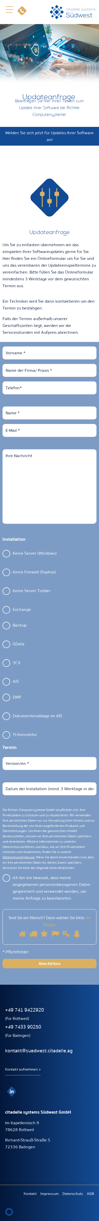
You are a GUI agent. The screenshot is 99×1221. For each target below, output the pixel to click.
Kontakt (30, 1194)
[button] (9, 9)
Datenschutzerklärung (19, 857)
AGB (90, 1194)
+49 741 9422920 (24, 1010)
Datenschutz (72, 1194)
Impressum (49, 1194)
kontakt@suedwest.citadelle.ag (39, 1051)
